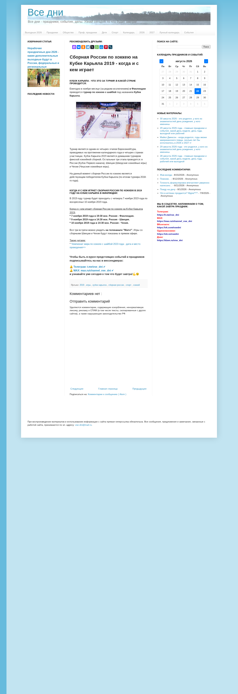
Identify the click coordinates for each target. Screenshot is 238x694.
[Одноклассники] (83, 47)
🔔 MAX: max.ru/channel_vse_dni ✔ (92, 270)
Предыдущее (139, 388)
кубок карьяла (100, 285)
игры (88, 285)
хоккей (136, 285)
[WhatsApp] (97, 47)
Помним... (165, 178)
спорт (129, 285)
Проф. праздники (88, 32)
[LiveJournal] (110, 47)
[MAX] (74, 47)
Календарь (129, 32)
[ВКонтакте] (79, 47)
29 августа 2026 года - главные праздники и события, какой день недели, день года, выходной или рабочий (183, 131)
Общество (68, 32)
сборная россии (116, 285)
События (189, 32)
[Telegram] (88, 47)
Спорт (115, 32)
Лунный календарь (169, 32)
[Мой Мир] (101, 47)
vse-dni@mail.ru (83, 425)
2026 (142, 32)
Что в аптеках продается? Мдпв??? (179, 193)
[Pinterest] (106, 47)
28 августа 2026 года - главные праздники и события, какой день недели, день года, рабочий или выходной (183, 159)
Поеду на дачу (167, 189)
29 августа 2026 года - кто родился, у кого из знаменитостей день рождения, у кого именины (183, 149)
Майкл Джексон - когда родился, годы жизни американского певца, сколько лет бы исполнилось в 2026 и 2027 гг (183, 140)
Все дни (45, 12)
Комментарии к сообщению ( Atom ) (107, 394)
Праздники (52, 32)
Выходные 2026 (33, 32)
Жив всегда (166, 175)
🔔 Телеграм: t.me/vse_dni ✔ (87, 266)
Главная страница (108, 388)
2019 (82, 285)
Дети (104, 32)
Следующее (76, 388)
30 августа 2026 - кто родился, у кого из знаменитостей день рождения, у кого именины (181, 121)
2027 (152, 32)
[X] (92, 47)
